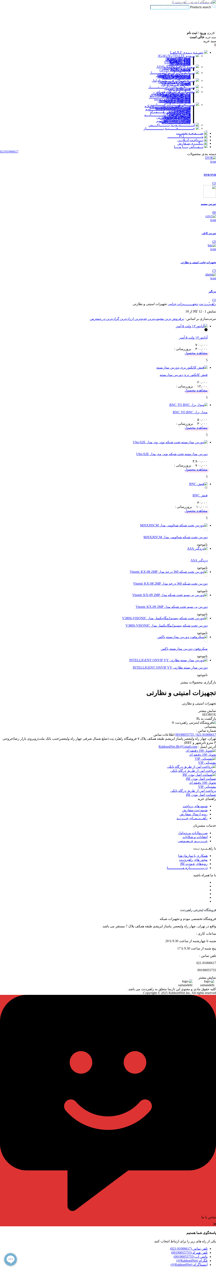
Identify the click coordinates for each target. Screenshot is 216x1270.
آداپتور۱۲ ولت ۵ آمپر (193, 337)
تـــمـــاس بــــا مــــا (188, 147)
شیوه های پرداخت (195, 806)
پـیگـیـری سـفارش (190, 143)
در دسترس (97, 319)
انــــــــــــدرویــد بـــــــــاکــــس (171, 125)
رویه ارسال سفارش (194, 814)
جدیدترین (140, 319)
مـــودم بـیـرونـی (179, 64)
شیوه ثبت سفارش (195, 810)
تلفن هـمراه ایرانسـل (176, 78)
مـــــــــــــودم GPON (175, 70)
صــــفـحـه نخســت (189, 133)
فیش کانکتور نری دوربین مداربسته (184, 375)
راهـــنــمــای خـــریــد (192, 818)
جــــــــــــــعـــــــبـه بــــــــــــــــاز (169, 128)
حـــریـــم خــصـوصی (193, 841)
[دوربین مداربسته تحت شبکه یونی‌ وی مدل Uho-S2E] (170, 442)
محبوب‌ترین (155, 319)
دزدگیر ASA (199, 560)
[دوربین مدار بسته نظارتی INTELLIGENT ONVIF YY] (168, 660)
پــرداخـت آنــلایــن (190, 140)
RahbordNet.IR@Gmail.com (178, 746)
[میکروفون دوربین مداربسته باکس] (182, 637)
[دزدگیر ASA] (197, 548)
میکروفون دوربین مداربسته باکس (184, 649)
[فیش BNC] (198, 484)
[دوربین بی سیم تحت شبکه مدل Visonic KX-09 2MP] (170, 595)
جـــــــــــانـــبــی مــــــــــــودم (168, 109)
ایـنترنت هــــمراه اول (176, 84)
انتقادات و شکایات (195, 837)
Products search (200, 7)
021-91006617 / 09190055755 (195, 734)
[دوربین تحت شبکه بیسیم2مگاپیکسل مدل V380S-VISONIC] (165, 618)
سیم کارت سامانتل (177, 102)
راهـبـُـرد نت (207, 304)
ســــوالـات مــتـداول (193, 833)
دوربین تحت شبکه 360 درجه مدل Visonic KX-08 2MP (170, 583)
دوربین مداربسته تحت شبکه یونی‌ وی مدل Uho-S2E (172, 454)
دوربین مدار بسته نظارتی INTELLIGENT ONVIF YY (170, 667)
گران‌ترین (112, 319)
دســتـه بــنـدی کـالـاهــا (186, 52)
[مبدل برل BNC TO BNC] (188, 405)
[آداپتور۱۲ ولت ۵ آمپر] (192, 326)
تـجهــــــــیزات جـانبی (183, 304)
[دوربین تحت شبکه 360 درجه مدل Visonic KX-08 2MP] (169, 571)
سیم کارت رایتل (179, 89)
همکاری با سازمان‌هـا (193, 855)
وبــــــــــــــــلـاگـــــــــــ (185, 136)
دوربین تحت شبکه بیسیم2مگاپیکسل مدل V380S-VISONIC (167, 625)
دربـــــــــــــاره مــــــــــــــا (187, 868)
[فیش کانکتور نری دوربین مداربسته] (182, 367)
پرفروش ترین (174, 319)
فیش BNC (200, 495)
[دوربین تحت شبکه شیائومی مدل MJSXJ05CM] (174, 525)
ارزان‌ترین (126, 319)
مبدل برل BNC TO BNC (190, 412)
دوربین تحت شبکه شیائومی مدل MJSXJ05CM (175, 537)
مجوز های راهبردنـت (193, 860)
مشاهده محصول (196, 353)
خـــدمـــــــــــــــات (176, 122)
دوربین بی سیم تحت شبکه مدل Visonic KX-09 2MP (172, 607)
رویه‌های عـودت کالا (194, 864)
